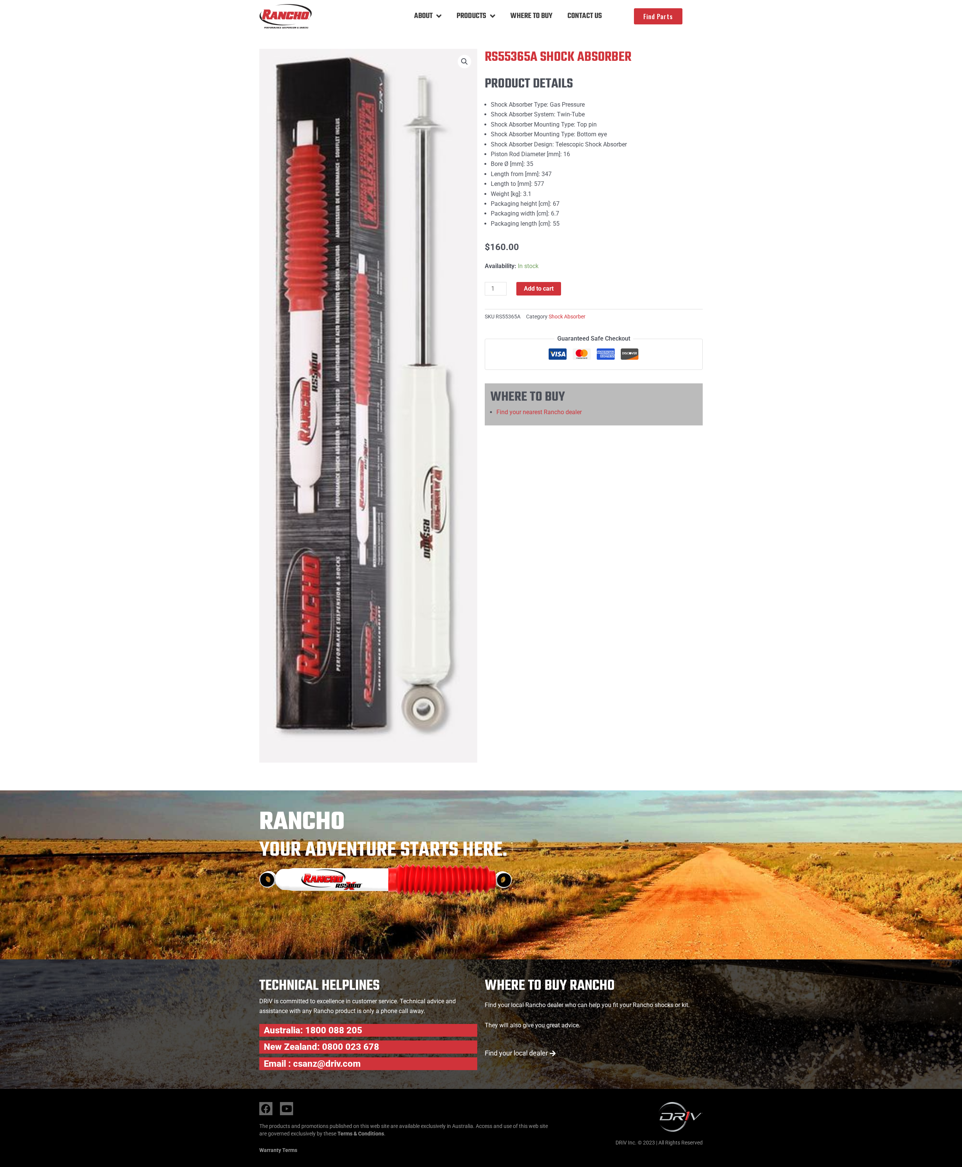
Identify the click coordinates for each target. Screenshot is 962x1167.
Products (471, 16)
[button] (464, 61)
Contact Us (584, 16)
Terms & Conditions (360, 1134)
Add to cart (539, 288)
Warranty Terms (278, 1150)
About (423, 16)
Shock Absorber (567, 317)
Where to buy (531, 16)
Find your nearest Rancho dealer (539, 412)
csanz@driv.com (327, 1063)
